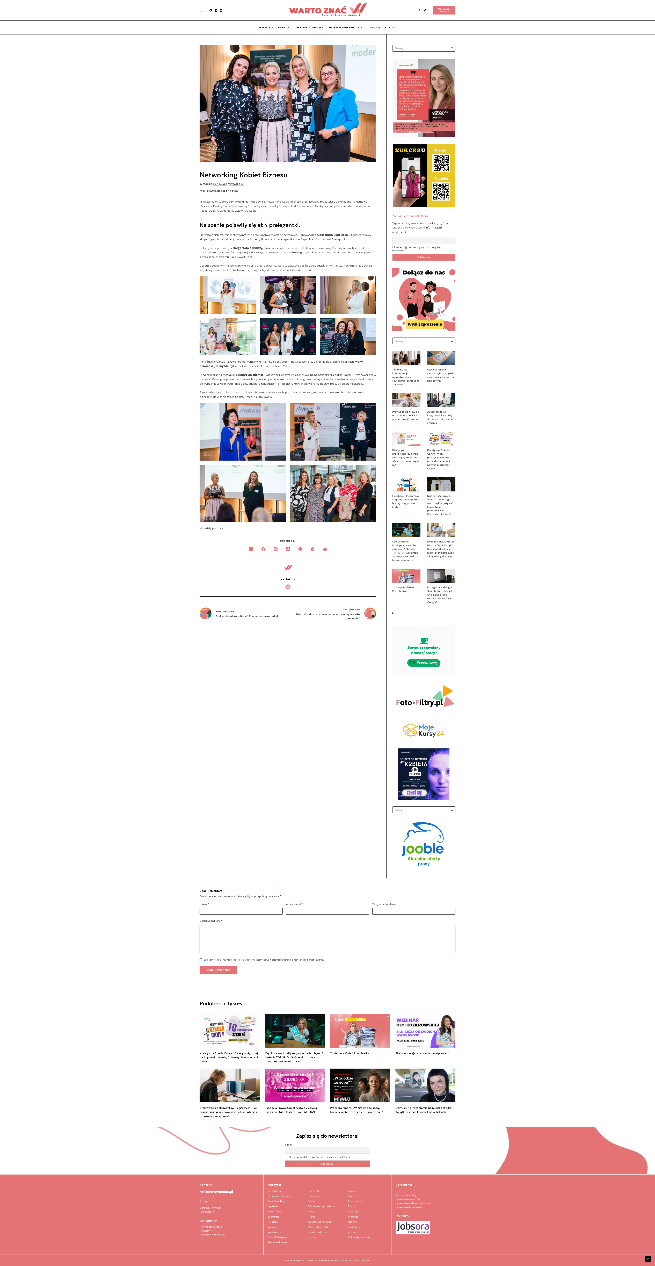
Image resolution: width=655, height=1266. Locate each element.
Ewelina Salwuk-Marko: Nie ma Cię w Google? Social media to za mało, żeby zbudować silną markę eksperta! (441, 549)
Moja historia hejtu (318, 1226)
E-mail (288, 1144)
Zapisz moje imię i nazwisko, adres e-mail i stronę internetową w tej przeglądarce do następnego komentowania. (264, 959)
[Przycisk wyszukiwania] (452, 48)
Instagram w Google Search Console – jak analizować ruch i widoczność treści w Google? (440, 595)
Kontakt (391, 27)
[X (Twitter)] (288, 549)
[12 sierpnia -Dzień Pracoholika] (360, 1031)
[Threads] (276, 549)
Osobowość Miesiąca (309, 27)
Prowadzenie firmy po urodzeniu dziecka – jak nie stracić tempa (405, 415)
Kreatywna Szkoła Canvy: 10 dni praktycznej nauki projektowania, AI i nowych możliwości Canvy (229, 1057)
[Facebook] (210, 10)
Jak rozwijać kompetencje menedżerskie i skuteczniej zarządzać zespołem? (405, 377)
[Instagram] (221, 10)
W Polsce (353, 1216)
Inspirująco (220, 184)
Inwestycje (354, 1196)
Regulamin (205, 1230)
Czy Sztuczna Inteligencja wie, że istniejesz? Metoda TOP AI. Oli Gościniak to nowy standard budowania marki (294, 1057)
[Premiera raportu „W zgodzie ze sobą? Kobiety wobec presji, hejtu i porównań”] (360, 1085)
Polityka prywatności (211, 1226)
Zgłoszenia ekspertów (408, 1199)
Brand (282, 27)
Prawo (311, 1216)
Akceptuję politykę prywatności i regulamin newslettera (319, 1156)
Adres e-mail (294, 904)
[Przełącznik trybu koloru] (425, 10)
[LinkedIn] (216, 10)
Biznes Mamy (315, 1190)
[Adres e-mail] (325, 549)
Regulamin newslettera (212, 1234)
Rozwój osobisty (277, 1201)
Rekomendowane (277, 1242)
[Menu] (201, 10)
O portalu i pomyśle (210, 1207)
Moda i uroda (275, 1211)
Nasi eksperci (207, 1211)
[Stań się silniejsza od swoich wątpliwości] (425, 1031)
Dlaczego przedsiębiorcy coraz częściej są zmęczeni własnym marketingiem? (405, 457)
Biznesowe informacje (344, 27)
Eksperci (264, 27)
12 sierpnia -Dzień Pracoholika (349, 1053)
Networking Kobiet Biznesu (222, 191)
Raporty (352, 1221)
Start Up (353, 1211)
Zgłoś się (373, 27)
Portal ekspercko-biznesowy (328, 1260)
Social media (355, 1226)
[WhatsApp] (312, 549)
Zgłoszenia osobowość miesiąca (413, 1203)
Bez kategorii (275, 1190)
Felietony (273, 1221)
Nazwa (204, 904)
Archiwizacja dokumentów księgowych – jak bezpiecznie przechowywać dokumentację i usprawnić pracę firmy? (228, 1112)
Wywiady (273, 1206)
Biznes (311, 1201)
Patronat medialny (406, 1195)
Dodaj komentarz (211, 920)
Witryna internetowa (384, 904)
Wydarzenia (236, 184)
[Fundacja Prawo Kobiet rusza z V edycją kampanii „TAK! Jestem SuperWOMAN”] (295, 1085)
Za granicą (273, 1216)
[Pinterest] (300, 549)
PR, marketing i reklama (321, 1206)
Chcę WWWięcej (277, 1237)
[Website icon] (287, 587)
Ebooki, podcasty (317, 1232)
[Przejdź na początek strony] (648, 1259)
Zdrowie (352, 1232)
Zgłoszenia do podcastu (409, 1206)
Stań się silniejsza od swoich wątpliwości (422, 1053)
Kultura (312, 1237)
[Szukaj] (419, 10)
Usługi (311, 1211)
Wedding (273, 1226)
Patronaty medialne (359, 1237)
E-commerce (355, 1201)
